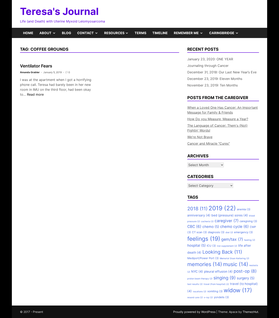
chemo (210, 227)
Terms (140, 33)
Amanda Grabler (30, 72)
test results (195, 284)
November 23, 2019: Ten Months (212, 85)
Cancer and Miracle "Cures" (208, 143)
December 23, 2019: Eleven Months (214, 79)
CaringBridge (225, 34)
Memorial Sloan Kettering (234, 258)
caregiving (248, 221)
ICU (211, 245)
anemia (243, 209)
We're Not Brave (199, 137)
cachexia (207, 221)
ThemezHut (250, 312)
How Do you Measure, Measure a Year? (217, 119)
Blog (66, 33)
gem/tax (232, 239)
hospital (196, 245)
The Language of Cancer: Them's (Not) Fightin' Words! (217, 127)
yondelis (221, 297)
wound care (195, 297)
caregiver (227, 220)
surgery (245, 278)
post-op (245, 271)
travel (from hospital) (216, 284)
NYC (197, 271)
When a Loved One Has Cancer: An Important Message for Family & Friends (222, 109)
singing (224, 277)
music (235, 264)
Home (28, 33)
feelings (203, 238)
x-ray (208, 297)
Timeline (160, 33)
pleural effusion (218, 271)
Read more (35, 94)
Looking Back (222, 252)
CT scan (199, 232)
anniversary (198, 215)
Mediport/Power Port (203, 258)
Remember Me (190, 34)
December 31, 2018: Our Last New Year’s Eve (222, 72)
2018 (197, 209)
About (49, 34)
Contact (89, 34)
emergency (243, 232)
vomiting (215, 291)
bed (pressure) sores (229, 215)
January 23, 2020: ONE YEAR (210, 59)
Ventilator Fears (36, 65)
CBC (194, 226)
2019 (222, 208)
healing (249, 240)
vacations (199, 291)
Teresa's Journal (59, 11)
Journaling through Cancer (208, 66)
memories (204, 264)
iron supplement (227, 246)
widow (238, 290)
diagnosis (216, 232)
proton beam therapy (199, 278)
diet (229, 232)
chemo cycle (234, 226)
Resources (118, 34)
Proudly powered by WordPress (194, 312)
